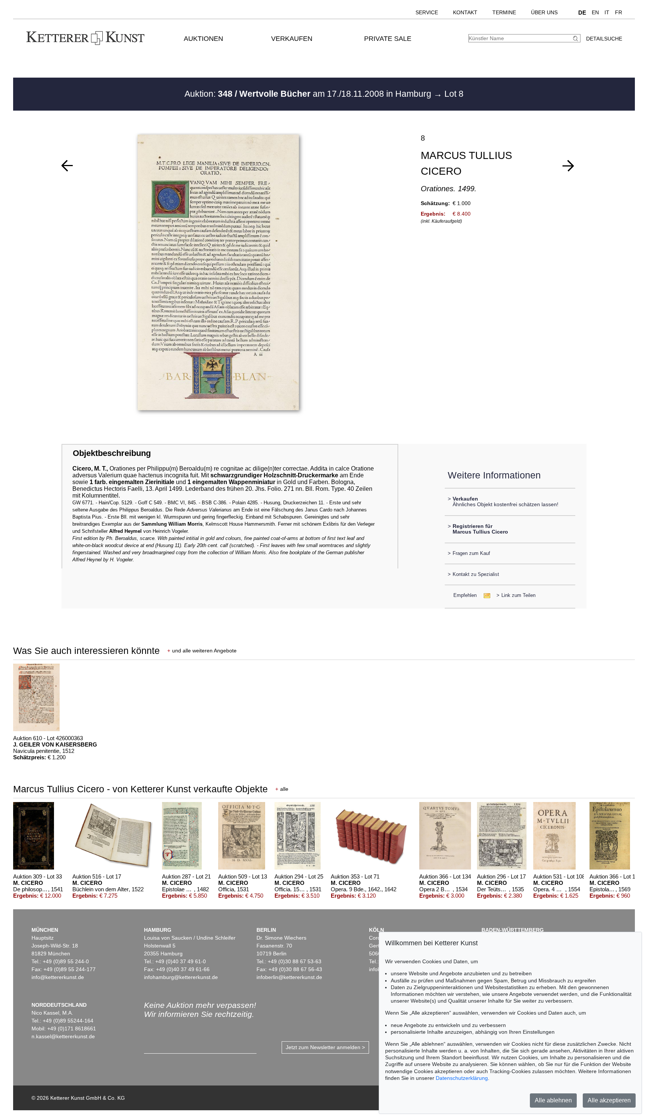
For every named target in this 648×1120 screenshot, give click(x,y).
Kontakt (465, 12)
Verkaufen (291, 38)
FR (618, 12)
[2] (568, 165)
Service (427, 12)
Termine (504, 12)
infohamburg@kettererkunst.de (181, 977)
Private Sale (387, 38)
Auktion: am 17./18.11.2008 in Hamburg (309, 94)
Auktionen (203, 38)
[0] (67, 165)
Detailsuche (604, 39)
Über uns (544, 12)
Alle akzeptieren (609, 1100)
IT (606, 12)
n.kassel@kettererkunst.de (63, 1036)
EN (595, 12)
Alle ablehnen (553, 1100)
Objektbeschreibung (112, 453)
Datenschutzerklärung (462, 1078)
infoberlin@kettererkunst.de (289, 977)
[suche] (576, 38)
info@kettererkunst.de (58, 977)
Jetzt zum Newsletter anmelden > (325, 1047)
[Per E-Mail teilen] (484, 595)
